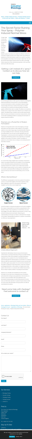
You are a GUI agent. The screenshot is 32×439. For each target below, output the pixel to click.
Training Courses (6, 399)
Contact (28, 18)
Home (2, 305)
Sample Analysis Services (11, 16)
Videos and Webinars (20, 18)
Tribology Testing (6, 397)
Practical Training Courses (24, 16)
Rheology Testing (6, 393)
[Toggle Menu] (30, 22)
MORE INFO (19, 436)
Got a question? (16, 13)
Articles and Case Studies (8, 18)
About (2, 16)
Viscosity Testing (6, 395)
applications (7, 305)
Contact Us (16, 77)
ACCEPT (12, 436)
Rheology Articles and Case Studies (18, 305)
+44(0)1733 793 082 (18, 12)
